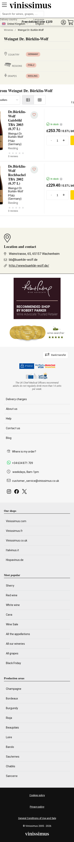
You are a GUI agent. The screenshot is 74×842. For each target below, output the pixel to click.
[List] (28, 100)
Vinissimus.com (16, 521)
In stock (56, 124)
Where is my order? (24, 451)
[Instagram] (10, 493)
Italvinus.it (12, 550)
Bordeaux (12, 698)
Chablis (10, 766)
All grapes (12, 653)
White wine (13, 605)
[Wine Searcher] (37, 333)
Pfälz (31, 65)
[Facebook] (17, 493)
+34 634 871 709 (22, 463)
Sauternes (12, 756)
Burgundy (12, 708)
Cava (9, 614)
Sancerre (12, 776)
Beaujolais (12, 727)
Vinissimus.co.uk (16, 540)
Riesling (32, 76)
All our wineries (15, 643)
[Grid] (40, 100)
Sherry (10, 585)
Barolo (10, 746)
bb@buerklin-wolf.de (23, 260)
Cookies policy (37, 795)
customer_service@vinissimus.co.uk (35, 480)
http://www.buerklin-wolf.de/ (29, 265)
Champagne (13, 688)
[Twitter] (25, 493)
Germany (33, 54)
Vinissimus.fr (14, 530)
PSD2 (29, 366)
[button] (63, 22)
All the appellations (18, 634)
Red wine (11, 595)
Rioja (9, 717)
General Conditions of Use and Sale (37, 818)
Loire (9, 737)
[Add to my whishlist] (34, 115)
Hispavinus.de (14, 559)
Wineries (8, 30)
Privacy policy (37, 806)
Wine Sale (12, 624)
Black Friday (13, 663)
